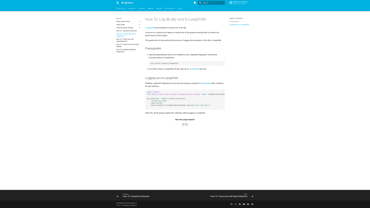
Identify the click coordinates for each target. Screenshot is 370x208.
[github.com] (231, 204)
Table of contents (236, 18)
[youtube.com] (244, 204)
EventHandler (205, 83)
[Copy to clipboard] (222, 63)
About (180, 8)
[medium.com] (248, 204)
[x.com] (235, 204)
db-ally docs (120, 8)
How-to (150, 8)
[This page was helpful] (183, 124)
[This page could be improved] (186, 124)
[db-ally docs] (117, 2)
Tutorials (159, 8)
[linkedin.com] (240, 204)
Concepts (141, 8)
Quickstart (131, 8)
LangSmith (149, 28)
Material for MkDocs (130, 205)
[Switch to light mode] (195, 2)
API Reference (170, 8)
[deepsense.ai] (252, 204)
